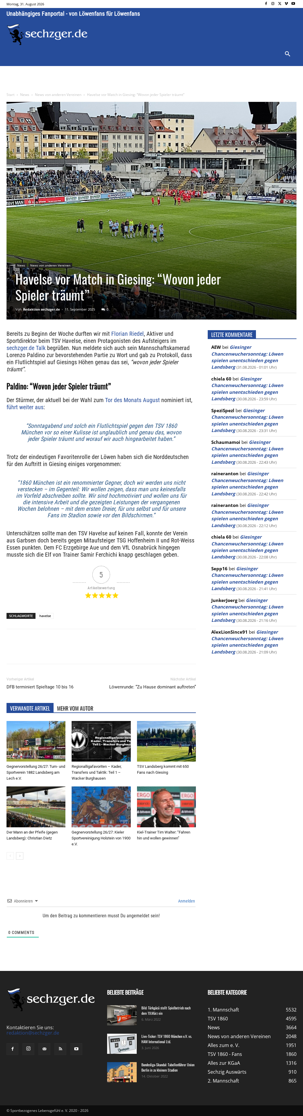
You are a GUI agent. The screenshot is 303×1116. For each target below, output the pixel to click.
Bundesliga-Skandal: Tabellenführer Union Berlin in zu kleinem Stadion (167, 1067)
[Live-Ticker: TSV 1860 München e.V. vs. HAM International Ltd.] (122, 1044)
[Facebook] (266, 4)
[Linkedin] (89, 652)
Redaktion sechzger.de (41, 309)
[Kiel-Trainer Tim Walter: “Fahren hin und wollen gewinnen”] (166, 806)
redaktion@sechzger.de (33, 1033)
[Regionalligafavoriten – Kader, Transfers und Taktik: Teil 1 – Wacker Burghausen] (101, 741)
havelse (45, 616)
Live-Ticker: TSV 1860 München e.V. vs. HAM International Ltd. (166, 1039)
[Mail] (44, 1049)
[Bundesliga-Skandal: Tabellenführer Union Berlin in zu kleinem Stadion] (122, 1072)
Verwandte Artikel (30, 708)
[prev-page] (10, 856)
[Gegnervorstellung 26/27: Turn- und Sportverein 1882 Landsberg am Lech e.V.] (36, 741)
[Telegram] (103, 652)
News (24, 94)
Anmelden (186, 901)
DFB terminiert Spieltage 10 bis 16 (40, 687)
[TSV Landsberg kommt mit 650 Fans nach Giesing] (166, 741)
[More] (117, 652)
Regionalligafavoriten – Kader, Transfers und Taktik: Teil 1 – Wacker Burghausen (97, 772)
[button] (287, 54)
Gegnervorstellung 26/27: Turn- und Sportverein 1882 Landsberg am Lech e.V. (36, 772)
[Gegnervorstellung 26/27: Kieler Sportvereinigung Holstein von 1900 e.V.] (101, 806)
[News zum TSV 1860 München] (47, 34)
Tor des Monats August (132, 400)
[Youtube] (293, 4)
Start (10, 94)
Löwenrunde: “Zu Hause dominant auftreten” (152, 687)
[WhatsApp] (76, 652)
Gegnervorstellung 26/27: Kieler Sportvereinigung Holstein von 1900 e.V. (101, 838)
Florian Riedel (127, 333)
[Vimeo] (286, 4)
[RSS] (60, 1049)
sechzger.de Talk (26, 347)
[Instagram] (273, 4)
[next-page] (19, 856)
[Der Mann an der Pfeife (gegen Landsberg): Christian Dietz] (36, 806)
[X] (279, 4)
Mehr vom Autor (75, 708)
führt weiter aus (25, 407)
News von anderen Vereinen (58, 94)
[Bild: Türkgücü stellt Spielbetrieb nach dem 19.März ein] (122, 1015)
